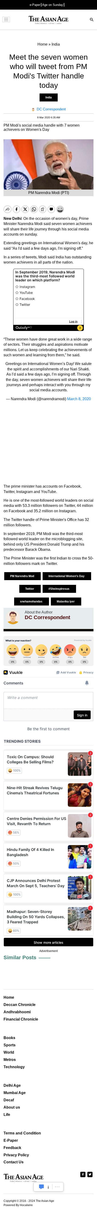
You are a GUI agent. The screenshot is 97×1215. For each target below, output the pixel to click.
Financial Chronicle (21, 1019)
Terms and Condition (22, 1133)
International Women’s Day (66, 576)
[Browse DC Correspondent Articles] (13, 617)
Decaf (9, 1100)
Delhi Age (12, 1085)
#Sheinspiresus (59, 588)
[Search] (92, 20)
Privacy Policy (16, 1155)
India (48, 97)
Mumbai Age (15, 1093)
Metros (10, 1060)
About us (12, 1107)
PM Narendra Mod (22, 576)
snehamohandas (31, 601)
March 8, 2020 (79, 399)
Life (7, 1115)
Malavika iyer (66, 601)
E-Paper (11, 1140)
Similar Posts (20, 957)
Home (9, 997)
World (9, 1052)
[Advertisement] (48, 442)
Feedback (12, 1148)
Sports (10, 1045)
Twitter (30, 588)
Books (9, 1038)
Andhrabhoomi (17, 1012)
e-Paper (35, 5)
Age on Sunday (52, 5)
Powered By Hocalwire (18, 1205)
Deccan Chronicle (20, 1005)
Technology (14, 1067)
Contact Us (14, 1162)
